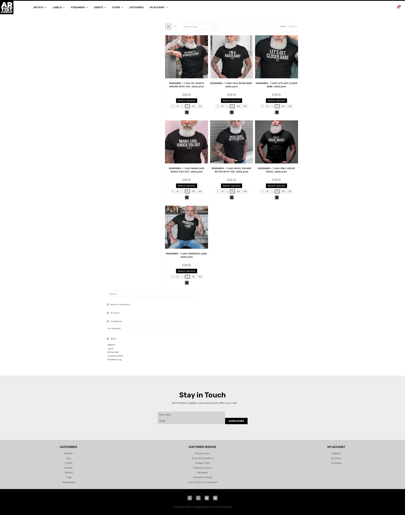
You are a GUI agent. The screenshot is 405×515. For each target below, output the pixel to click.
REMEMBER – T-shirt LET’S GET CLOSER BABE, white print (276, 85)
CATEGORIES (136, 7)
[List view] (175, 26)
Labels (57, 7)
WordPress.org (115, 359)
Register (111, 344)
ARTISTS (38, 7)
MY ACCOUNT (157, 7)
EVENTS (98, 7)
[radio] (172, 106)
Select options (186, 101)
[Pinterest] (207, 498)
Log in (110, 348)
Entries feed (113, 352)
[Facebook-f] (189, 498)
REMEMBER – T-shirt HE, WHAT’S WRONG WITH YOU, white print (186, 85)
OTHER (116, 7)
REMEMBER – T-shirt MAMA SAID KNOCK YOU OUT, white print (186, 170)
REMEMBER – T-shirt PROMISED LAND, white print (186, 255)
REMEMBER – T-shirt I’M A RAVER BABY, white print (231, 85)
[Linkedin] (215, 498)
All (295, 26)
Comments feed (115, 355)
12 (288, 26)
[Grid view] (168, 26)
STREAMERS (78, 7)
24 (291, 26)
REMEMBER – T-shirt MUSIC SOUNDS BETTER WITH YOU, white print (231, 170)
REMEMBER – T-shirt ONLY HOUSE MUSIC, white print (276, 170)
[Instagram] (198, 498)
